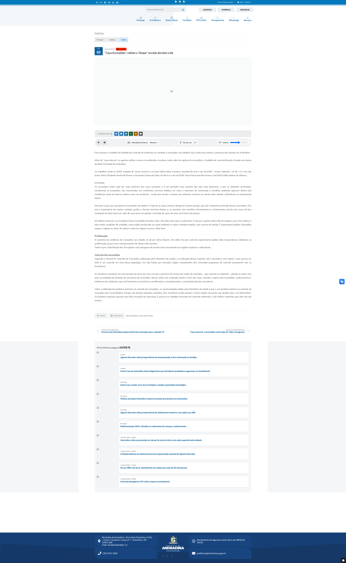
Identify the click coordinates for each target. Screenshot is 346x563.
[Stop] (104, 142)
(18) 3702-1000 (110, 553)
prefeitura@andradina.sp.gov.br (211, 553)
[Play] (98, 142)
